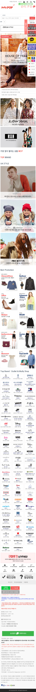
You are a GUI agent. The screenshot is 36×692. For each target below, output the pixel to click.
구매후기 (32, 63)
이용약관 (26, 582)
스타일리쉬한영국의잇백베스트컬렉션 (10, 89)
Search (32, 18)
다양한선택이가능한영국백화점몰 (9, 94)
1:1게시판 (32, 69)
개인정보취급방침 (18, 582)
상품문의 (32, 72)
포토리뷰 (32, 66)
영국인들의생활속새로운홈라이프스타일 (11, 92)
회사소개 (10, 582)
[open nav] (28, 7)
